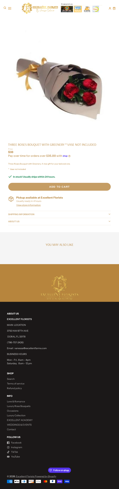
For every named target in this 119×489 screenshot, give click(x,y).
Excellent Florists (25, 476)
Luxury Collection (16, 415)
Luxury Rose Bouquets (18, 406)
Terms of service (15, 383)
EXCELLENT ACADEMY (20, 420)
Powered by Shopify (45, 476)
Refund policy (14, 388)
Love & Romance (16, 401)
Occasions (12, 410)
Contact (11, 429)
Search (11, 378)
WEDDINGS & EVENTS (19, 424)
